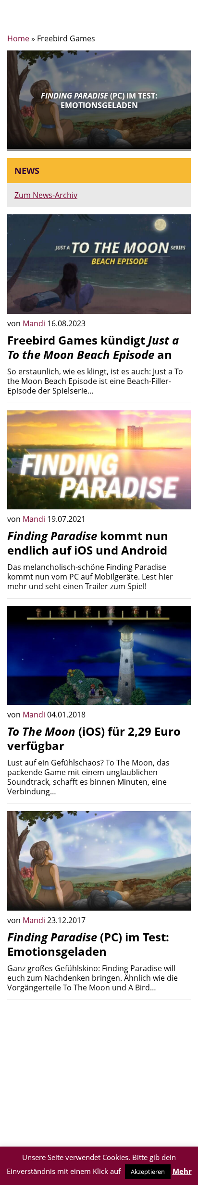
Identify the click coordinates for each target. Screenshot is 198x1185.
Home (18, 38)
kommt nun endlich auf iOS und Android (87, 543)
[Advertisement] (99, 1074)
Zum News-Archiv (45, 195)
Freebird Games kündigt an (93, 347)
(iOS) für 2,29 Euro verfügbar (94, 738)
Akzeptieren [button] (148, 1171)
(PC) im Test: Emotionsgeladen (88, 944)
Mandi (35, 323)
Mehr (182, 1171)
